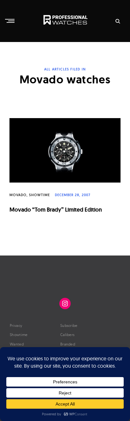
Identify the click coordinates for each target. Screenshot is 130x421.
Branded (67, 344)
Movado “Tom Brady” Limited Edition (55, 209)
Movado (18, 195)
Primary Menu (10, 21)
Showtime (39, 195)
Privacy (16, 325)
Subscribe (69, 325)
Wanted (17, 344)
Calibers (67, 334)
